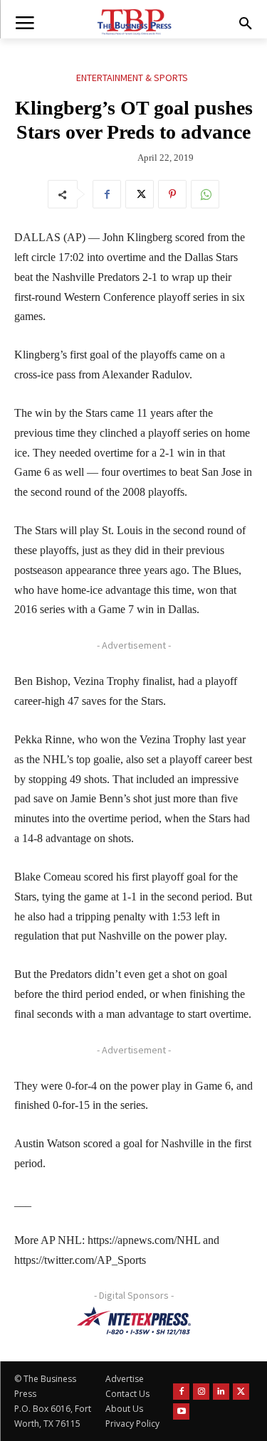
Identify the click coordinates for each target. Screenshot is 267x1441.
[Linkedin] (221, 1391)
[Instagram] (201, 1391)
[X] (139, 194)
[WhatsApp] (205, 194)
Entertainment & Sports (132, 77)
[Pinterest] (172, 194)
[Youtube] (181, 1411)
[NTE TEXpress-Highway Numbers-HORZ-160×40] (133, 1321)
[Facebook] (107, 194)
